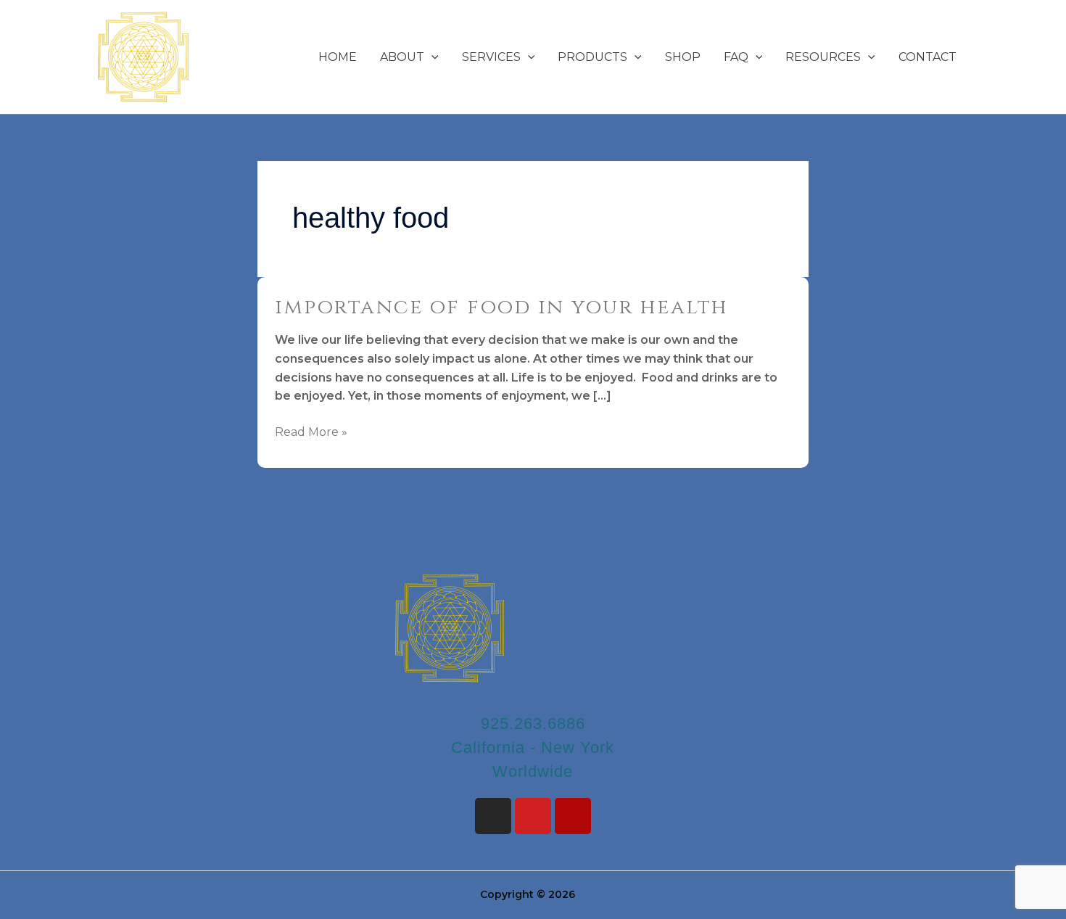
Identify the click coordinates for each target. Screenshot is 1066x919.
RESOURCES (823, 57)
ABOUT (402, 57)
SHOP (683, 57)
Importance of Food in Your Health (502, 307)
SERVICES (491, 57)
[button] (431, 57)
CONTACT (927, 57)
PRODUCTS (592, 57)
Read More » (311, 431)
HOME (337, 57)
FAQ (736, 57)
